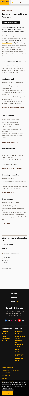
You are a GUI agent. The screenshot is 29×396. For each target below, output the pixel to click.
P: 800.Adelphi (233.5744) (14, 315)
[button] (14, 2)
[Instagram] (12, 320)
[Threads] (9, 320)
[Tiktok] (16, 320)
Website (5, 262)
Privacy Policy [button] (7, 388)
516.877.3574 (7, 257)
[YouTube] (19, 320)
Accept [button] (8, 392)
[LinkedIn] (23, 320)
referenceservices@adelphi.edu (11, 253)
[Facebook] (6, 320)
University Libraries (8, 244)
